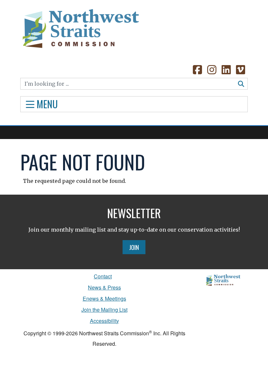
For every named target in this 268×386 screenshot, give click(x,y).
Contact (103, 276)
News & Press (104, 287)
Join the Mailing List (104, 309)
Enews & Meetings (104, 298)
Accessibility (104, 321)
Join (134, 247)
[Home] (80, 26)
